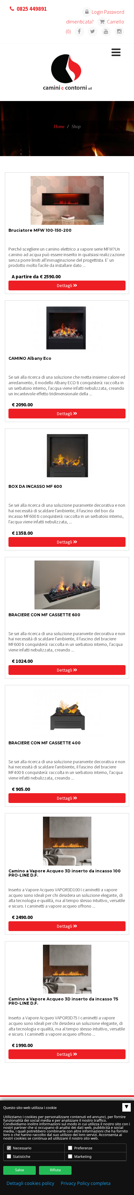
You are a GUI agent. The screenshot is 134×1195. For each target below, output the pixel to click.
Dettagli (65, 285)
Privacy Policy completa (86, 1183)
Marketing (82, 1156)
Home (59, 126)
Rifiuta (55, 1170)
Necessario (22, 1148)
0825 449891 (32, 8)
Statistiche (21, 1156)
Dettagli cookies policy (30, 1183)
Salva (19, 1170)
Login (97, 11)
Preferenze (82, 1148)
